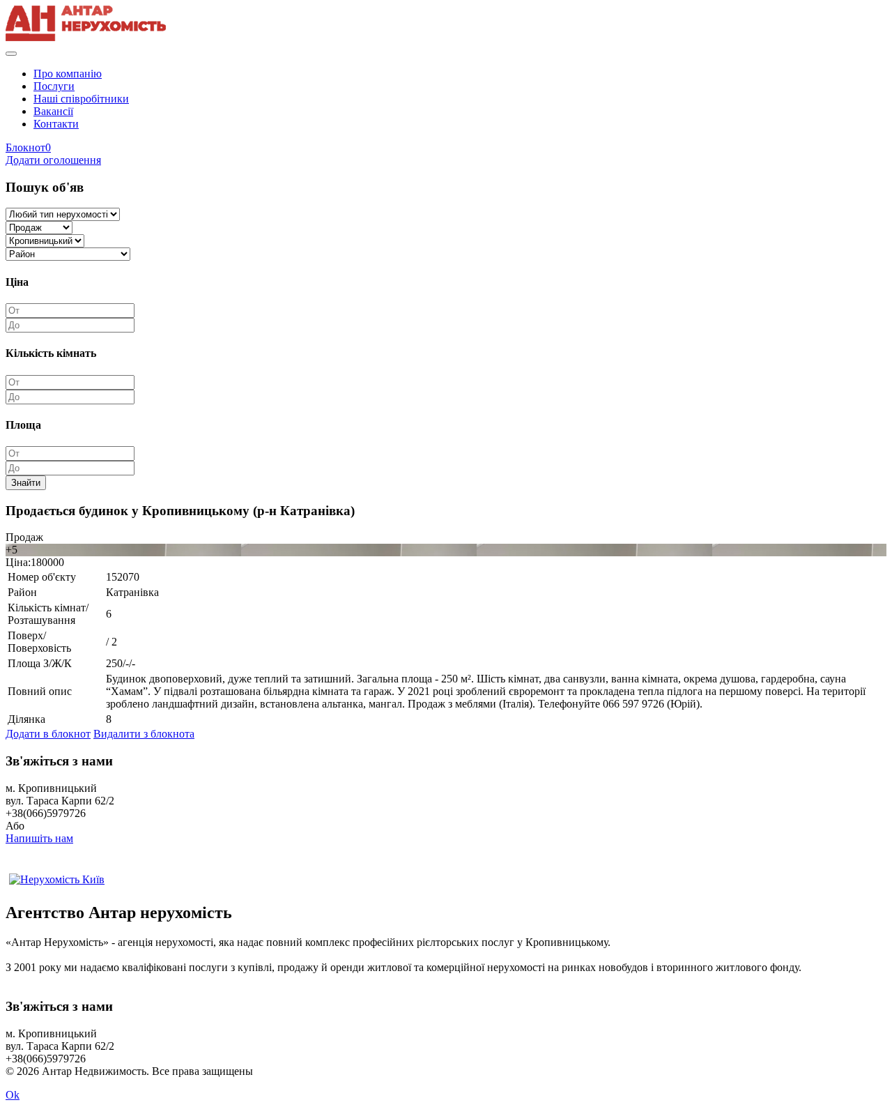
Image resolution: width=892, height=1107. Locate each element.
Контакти (56, 124)
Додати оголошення (53, 160)
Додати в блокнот (48, 734)
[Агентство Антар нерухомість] (86, 37)
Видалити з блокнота (143, 734)
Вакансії (53, 111)
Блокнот (28, 147)
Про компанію (67, 73)
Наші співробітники (81, 99)
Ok (13, 1095)
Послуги (54, 86)
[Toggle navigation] (11, 54)
